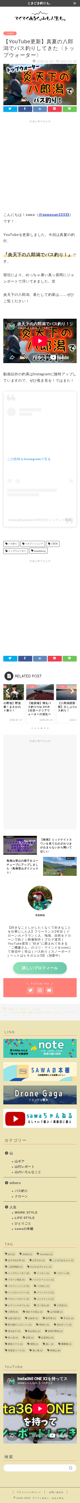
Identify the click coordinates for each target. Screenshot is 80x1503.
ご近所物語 (15, 1267)
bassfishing (39, 551)
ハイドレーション (43, 1279)
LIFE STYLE (25, 1218)
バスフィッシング (33, 544)
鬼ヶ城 (37, 1350)
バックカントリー (18, 1292)
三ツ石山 (43, 1305)
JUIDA (27, 1254)
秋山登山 (34, 1331)
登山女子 (14, 1331)
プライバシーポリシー (29, 1492)
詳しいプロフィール (40, 968)
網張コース (15, 1344)
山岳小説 (14, 1318)
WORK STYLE (26, 1212)
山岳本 (33, 1318)
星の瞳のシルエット (19, 1324)
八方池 (62, 1305)
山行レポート (25, 1166)
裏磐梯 (66, 1344)
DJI (11, 1254)
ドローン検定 (16, 1279)
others (15, 1183)
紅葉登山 (47, 1337)
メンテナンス (45, 1299)
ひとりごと (23, 1223)
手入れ (69, 1318)
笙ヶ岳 (13, 1337)
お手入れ (38, 1260)
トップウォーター (17, 551)
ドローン (21, 1196)
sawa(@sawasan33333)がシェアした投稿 (40, 520)
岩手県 (51, 1318)
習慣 (34, 1344)
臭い (50, 1344)
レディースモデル (18, 1305)
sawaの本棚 (24, 1228)
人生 (13, 1207)
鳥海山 (55, 1350)
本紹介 (44, 1324)
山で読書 (56, 1312)
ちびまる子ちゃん (40, 1267)
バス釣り (10, 33)
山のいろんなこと (28, 1172)
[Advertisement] (40, 165)
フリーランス (45, 1292)
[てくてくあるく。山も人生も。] (40, 22)
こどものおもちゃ (63, 1260)
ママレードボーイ (18, 1299)
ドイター (43, 1273)
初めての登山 (34, 1312)
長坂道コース (16, 1350)
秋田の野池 (55, 1331)
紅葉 (30, 1337)
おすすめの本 (16, 1260)
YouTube (46, 1254)
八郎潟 (54, 544)
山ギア (20, 1161)
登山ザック (64, 1324)
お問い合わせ (56, 1492)
